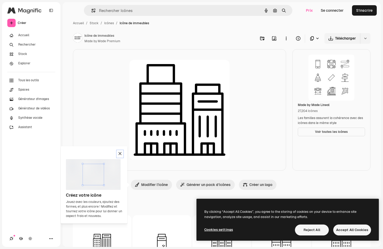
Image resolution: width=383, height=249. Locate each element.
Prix (309, 10)
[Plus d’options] (286, 38)
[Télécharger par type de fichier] (315, 38)
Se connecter (332, 10)
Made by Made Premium (102, 41)
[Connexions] (11, 238)
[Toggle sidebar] (51, 10)
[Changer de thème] (30, 238)
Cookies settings (218, 229)
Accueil (78, 23)
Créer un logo (260, 184)
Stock (94, 23)
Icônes (109, 23)
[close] (120, 154)
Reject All (312, 230)
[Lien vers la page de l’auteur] (77, 38)
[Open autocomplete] (91, 11)
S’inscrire (364, 10)
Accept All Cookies (352, 230)
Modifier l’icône (154, 184)
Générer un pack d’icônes (209, 184)
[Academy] (21, 238)
